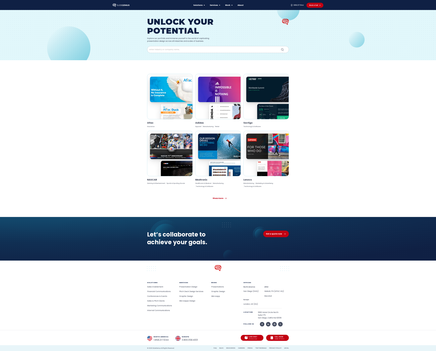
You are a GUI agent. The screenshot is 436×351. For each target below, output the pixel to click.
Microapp (215, 296)
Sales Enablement (155, 286)
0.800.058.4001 (190, 339)
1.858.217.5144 (298, 5)
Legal (286, 348)
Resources (230, 348)
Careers (241, 348)
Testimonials (261, 348)
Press (250, 348)
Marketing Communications (159, 305)
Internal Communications (158, 310)
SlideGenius (156, 348)
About (241, 5)
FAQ (215, 348)
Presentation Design (188, 286)
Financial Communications (159, 291)
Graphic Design (186, 296)
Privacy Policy (275, 348)
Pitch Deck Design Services (191, 291)
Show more (218, 198)
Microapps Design (187, 301)
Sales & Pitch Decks (156, 301)
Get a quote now (274, 234)
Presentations (217, 286)
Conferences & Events (157, 296)
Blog (221, 348)
